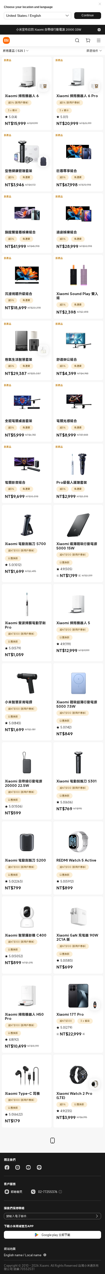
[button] (100, 4)
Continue (88, 15)
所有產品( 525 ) (14, 50)
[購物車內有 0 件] (88, 40)
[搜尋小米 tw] (77, 40)
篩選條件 (92, 50)
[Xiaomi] (6, 40)
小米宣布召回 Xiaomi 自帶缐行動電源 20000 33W (48, 29)
